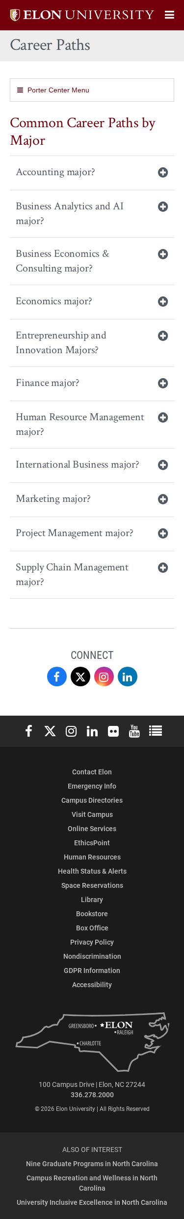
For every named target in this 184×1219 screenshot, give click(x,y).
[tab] (92, 173)
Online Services (92, 828)
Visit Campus (92, 814)
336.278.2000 (92, 1094)
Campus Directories (92, 800)
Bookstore (92, 913)
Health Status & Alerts (92, 871)
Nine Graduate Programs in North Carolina (92, 1163)
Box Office (92, 927)
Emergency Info (92, 785)
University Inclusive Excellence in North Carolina (92, 1202)
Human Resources (92, 856)
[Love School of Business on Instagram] (104, 676)
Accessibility (92, 984)
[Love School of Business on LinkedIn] (127, 676)
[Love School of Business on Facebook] (57, 676)
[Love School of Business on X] (80, 676)
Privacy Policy (92, 942)
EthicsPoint (92, 842)
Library (92, 899)
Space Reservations (92, 885)
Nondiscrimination (92, 956)
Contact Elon (92, 771)
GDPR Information (92, 970)
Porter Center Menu (58, 90)
